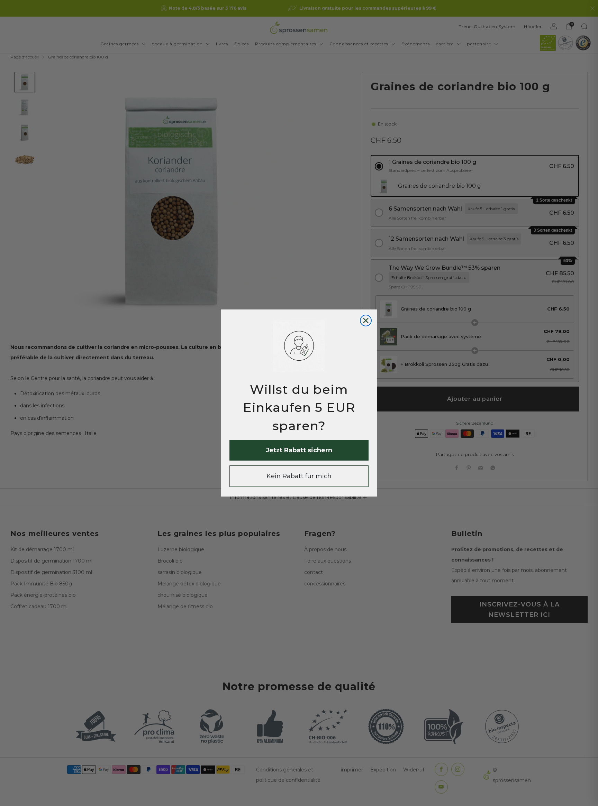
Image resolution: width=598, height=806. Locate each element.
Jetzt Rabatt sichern (299, 450)
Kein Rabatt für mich (299, 476)
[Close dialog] (365, 320)
